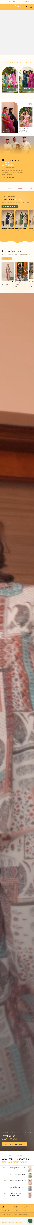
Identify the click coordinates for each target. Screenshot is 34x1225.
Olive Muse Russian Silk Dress (21, 228)
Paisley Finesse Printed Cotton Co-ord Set (21, 282)
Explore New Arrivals (13, 1144)
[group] (17, 32)
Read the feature (8, 177)
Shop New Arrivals (9, 206)
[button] (30, 1221)
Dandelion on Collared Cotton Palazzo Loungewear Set (8, 282)
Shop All (6, 258)
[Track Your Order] (27, 7)
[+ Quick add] (12, 225)
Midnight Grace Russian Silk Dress (8, 228)
